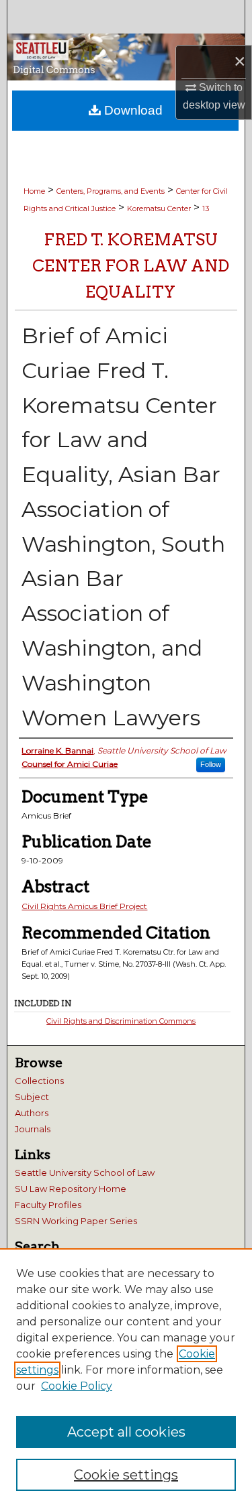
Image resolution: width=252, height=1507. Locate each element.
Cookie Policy (76, 1386)
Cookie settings (126, 1475)
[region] (126, 1377)
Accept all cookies (126, 1432)
